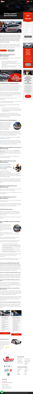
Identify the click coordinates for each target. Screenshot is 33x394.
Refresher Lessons (27, 361)
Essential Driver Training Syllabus (5, 165)
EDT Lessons (19, 360)
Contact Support (16, 334)
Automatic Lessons (27, 360)
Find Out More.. (28, 65)
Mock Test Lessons (20, 362)
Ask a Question (5, 333)
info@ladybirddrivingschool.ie (8, 382)
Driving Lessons (19, 358)
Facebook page (17, 258)
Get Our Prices (3, 50)
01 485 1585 (11, 50)
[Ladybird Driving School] (2, 1)
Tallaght (18, 370)
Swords (18, 371)
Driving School (2, 138)
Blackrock (25, 370)
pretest (13, 150)
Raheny (25, 371)
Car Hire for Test (27, 358)
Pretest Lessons (19, 361)
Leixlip (25, 374)
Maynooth (18, 374)
